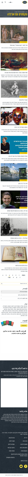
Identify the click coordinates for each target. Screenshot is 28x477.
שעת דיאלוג (12, 441)
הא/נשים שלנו (24, 451)
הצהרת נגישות (24, 461)
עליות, (6, 312)
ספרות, (14, 312)
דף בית (25, 438)
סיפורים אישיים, (23, 312)
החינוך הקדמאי (11, 448)
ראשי (26, 11)
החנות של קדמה (23, 448)
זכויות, (25, 309)
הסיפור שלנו (12, 451)
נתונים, (16, 311)
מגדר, (8, 309)
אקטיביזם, (17, 306)
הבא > (9, 277)
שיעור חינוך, (7, 314)
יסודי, (14, 309)
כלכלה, (11, 309)
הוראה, (18, 307)
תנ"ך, (26, 315)
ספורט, (18, 312)
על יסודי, (10, 312)
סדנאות (13, 454)
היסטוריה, (14, 307)
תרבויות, (23, 315)
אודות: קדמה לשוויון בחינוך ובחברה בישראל (21, 455)
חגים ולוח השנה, (20, 309)
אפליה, (21, 306)
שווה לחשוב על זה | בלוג (14, 298)
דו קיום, (25, 307)
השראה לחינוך (11, 444)
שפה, (2, 314)
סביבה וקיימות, (11, 311)
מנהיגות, (25, 311)
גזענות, (9, 306)
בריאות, (13, 306)
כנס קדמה (25, 441)
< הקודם (23, 275)
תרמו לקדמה (12, 438)
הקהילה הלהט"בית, (7, 307)
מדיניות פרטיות (7, 475)
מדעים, (5, 309)
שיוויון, (14, 314)
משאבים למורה (23, 444)
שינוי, (11, 314)
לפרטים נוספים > (24, 325)
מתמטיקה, (20, 311)
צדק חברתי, (24, 314)
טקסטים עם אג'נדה (21, 11)
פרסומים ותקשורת (10, 457)
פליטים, (3, 312)
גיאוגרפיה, (5, 306)
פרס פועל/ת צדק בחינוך (14, 295)
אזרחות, (25, 306)
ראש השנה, (18, 314)
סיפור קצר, (4, 311)
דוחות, (21, 307)
